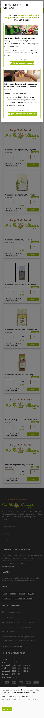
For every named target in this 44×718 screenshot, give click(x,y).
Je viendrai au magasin (23, 63)
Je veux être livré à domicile (23, 114)
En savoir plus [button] (22, 59)
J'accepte (7, 709)
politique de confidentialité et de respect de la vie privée (20, 700)
